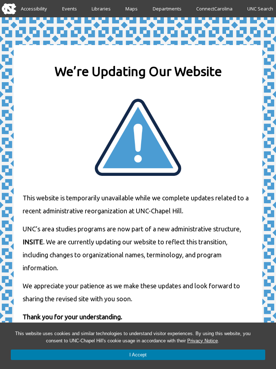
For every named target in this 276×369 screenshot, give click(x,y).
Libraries (101, 8)
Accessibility (34, 8)
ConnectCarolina (214, 8)
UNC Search (260, 8)
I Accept (138, 354)
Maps (131, 8)
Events (69, 8)
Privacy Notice (202, 340)
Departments (167, 8)
